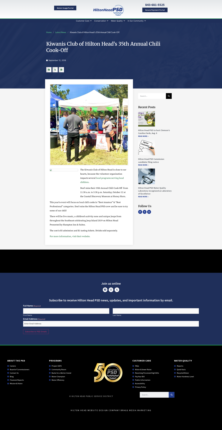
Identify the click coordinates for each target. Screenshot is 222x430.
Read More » (143, 136)
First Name (27, 315)
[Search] (169, 96)
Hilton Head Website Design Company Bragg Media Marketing (111, 410)
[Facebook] (105, 289)
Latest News (60, 32)
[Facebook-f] (140, 212)
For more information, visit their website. (70, 236)
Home (49, 32)
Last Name (117, 315)
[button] (84, 21)
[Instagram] (149, 212)
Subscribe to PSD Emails (36, 331)
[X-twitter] (145, 212)
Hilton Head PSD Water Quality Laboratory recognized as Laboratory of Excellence (155, 191)
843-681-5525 (155, 5)
